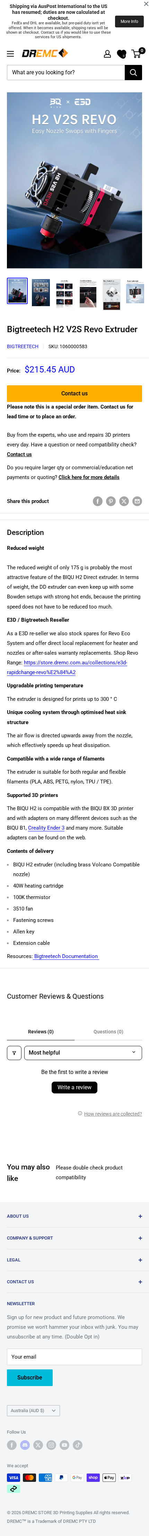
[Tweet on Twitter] (124, 501)
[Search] (133, 72)
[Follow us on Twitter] (38, 1445)
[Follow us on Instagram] (51, 1445)
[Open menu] (10, 54)
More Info (129, 21)
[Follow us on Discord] (25, 1445)
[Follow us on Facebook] (12, 1445)
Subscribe (29, 1377)
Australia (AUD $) (27, 1410)
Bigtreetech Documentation (66, 956)
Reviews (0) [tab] (41, 1031)
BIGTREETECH (22, 346)
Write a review (74, 1087)
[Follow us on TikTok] (77, 1445)
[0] (136, 54)
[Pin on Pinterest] (111, 501)
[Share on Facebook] (98, 501)
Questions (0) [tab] (108, 1031)
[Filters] (14, 1053)
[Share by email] (137, 501)
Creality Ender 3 (46, 828)
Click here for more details (89, 477)
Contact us (74, 393)
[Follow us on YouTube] (64, 1445)
